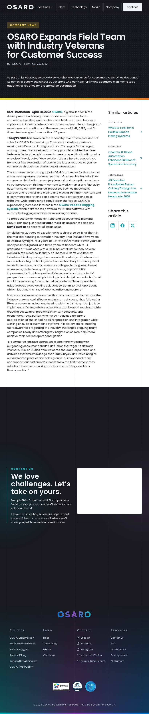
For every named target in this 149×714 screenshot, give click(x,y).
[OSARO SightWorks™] (24, 637)
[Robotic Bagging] (24, 649)
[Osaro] (20, 7)
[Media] (57, 649)
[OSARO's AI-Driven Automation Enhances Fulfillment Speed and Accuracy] (125, 156)
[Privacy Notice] (125, 655)
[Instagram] (91, 649)
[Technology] (57, 643)
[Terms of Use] (125, 649)
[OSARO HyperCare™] (24, 666)
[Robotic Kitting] (24, 655)
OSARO (57, 112)
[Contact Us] (125, 637)
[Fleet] (57, 637)
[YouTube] (91, 643)
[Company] (57, 655)
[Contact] (132, 7)
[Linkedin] (91, 637)
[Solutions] (45, 7)
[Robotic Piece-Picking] (24, 643)
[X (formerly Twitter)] (91, 655)
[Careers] (125, 660)
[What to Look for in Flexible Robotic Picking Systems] (125, 130)
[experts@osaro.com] (91, 660)
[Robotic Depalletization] (24, 660)
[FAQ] (125, 643)
